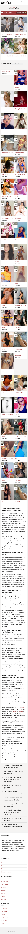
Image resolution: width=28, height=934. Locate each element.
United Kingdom (5, 881)
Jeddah (14, 711)
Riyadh (21, 711)
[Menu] (26, 2)
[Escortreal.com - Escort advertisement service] (7, 2)
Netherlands (4, 884)
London (3, 914)
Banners (3, 869)
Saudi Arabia (20, 707)
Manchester (4, 917)
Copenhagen (4, 920)
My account (11, 931)
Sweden (3, 887)
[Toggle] (2, 765)
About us (3, 863)
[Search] (22, 2)
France (3, 896)
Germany (3, 899)
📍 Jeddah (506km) (17, 63)
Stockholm (4, 911)
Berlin (2, 923)
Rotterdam (4, 908)
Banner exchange (6, 872)
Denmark (3, 893)
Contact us (4, 866)
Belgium (3, 890)
